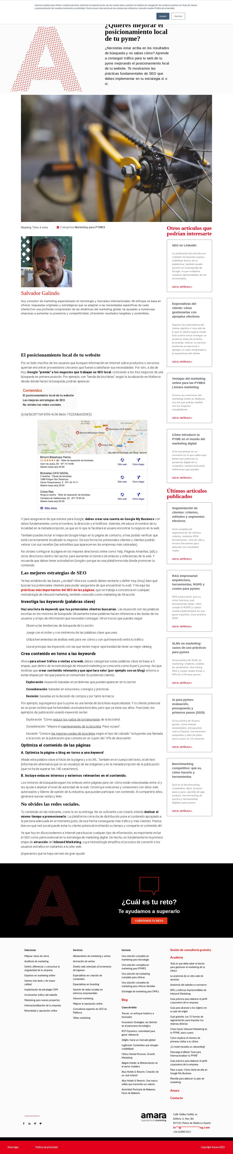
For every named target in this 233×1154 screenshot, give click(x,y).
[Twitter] (98, 334)
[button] (12, 1147)
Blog (125, 1000)
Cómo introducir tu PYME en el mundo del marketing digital (188, 439)
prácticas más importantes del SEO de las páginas (57, 590)
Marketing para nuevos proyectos (42, 1000)
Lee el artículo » (182, 287)
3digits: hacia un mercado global (138, 1040)
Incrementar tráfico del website (40, 995)
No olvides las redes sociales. (42, 404)
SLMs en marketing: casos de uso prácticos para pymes (189, 648)
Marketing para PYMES (90, 227)
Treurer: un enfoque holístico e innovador (138, 1015)
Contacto (176, 1098)
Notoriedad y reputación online (40, 1011)
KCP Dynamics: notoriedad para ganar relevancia (138, 1033)
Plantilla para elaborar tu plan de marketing (187, 1081)
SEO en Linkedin (184, 245)
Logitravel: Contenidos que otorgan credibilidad (140, 1047)
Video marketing (81, 1018)
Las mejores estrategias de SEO (44, 400)
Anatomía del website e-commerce (188, 985)
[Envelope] (98, 344)
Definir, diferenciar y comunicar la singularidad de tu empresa (42, 969)
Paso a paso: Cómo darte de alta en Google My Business (188, 1072)
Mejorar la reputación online (88, 1004)
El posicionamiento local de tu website (48, 395)
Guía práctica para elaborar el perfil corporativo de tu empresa (188, 1001)
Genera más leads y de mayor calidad (39, 983)
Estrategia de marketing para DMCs (140, 991)
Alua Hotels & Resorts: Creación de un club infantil (140, 1074)
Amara (174, 1090)
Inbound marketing (83, 998)
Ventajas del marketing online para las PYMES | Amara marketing (188, 383)
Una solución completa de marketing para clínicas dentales (138, 985)
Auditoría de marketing (36, 961)
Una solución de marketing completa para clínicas (136, 976)
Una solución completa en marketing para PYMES (135, 967)
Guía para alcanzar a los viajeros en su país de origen (188, 1010)
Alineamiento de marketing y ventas (92, 956)
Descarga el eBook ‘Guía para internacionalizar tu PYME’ (185, 1054)
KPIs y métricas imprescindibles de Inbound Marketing (188, 992)
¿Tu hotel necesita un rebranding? (187, 1047)
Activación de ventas (84, 961)
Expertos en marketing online (39, 975)
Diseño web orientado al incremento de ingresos (92, 969)
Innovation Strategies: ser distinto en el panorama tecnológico (139, 1024)
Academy (176, 957)
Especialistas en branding (86, 984)
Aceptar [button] (162, 16)
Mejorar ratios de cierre (36, 956)
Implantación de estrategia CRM (41, 990)
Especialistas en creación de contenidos (87, 977)
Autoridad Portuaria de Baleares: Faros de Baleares (139, 1091)
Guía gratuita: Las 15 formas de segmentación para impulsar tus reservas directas (186, 1020)
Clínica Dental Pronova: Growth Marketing (138, 1056)
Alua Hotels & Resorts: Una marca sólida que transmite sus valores (139, 1083)
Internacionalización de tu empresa (42, 1005)
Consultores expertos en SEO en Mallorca (90, 1011)
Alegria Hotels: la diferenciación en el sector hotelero (140, 1065)
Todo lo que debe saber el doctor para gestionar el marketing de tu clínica (187, 967)
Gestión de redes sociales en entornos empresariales (88, 992)
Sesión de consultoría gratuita (190, 950)
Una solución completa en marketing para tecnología (135, 958)
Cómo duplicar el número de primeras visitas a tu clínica (185, 1040)
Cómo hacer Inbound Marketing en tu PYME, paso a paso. (188, 1031)
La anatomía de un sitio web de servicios (186, 978)
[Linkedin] (98, 324)
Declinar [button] (178, 16)
